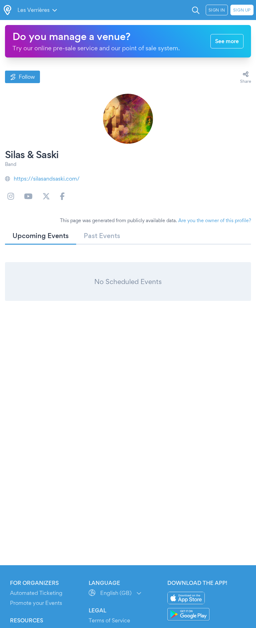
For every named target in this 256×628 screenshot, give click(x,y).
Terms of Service (109, 620)
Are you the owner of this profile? (214, 220)
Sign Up (242, 9)
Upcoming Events (40, 236)
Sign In (217, 9)
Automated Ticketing (36, 593)
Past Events (102, 236)
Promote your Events (36, 603)
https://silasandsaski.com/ (47, 178)
